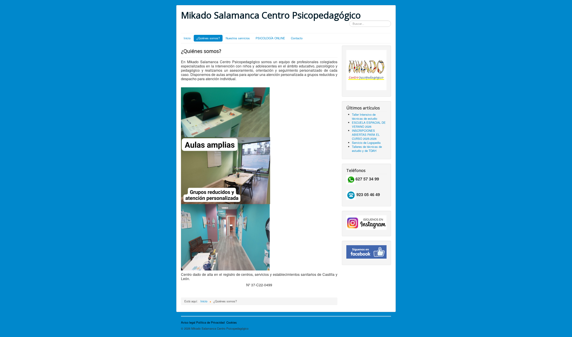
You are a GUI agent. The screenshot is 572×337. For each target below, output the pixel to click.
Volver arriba (383, 328)
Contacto (297, 38)
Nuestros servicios (238, 38)
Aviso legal (188, 322)
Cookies (231, 322)
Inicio (187, 38)
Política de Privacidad (210, 322)
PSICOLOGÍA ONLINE (270, 38)
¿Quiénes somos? (208, 38)
